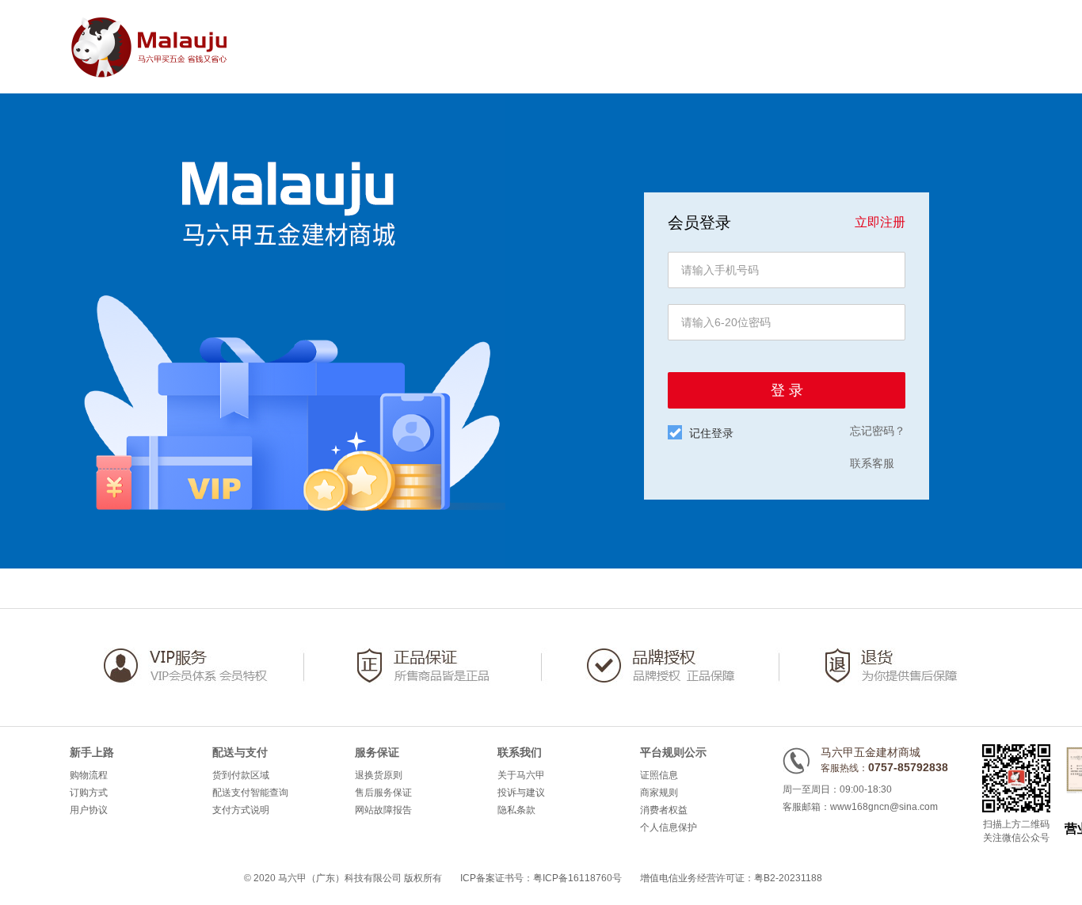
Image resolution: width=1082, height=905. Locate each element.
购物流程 (89, 775)
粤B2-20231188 (788, 878)
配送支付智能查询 (250, 792)
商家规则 (659, 792)
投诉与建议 (521, 792)
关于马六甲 (521, 775)
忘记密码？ (877, 430)
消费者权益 (664, 810)
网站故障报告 (383, 810)
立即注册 (880, 222)
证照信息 (659, 775)
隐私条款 (516, 810)
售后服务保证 (383, 792)
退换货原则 (378, 775)
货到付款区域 (240, 775)
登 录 (787, 390)
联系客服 (872, 463)
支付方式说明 (240, 810)
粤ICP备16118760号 (577, 878)
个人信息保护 (668, 827)
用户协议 (89, 810)
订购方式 (89, 792)
